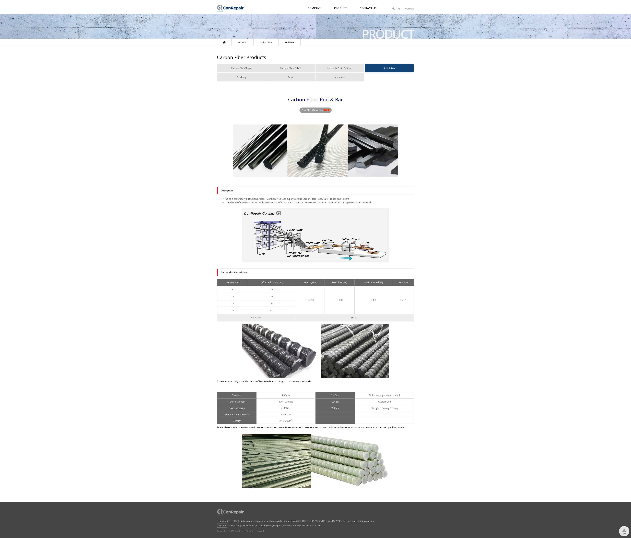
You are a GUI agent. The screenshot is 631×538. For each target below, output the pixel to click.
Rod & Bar (389, 68)
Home (396, 8)
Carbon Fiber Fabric (290, 68)
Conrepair (231, 8)
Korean (409, 8)
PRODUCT (340, 9)
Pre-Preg (241, 77)
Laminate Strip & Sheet (340, 68)
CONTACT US (368, 9)
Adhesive (340, 77)
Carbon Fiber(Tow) (241, 68)
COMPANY (314, 9)
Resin (290, 77)
